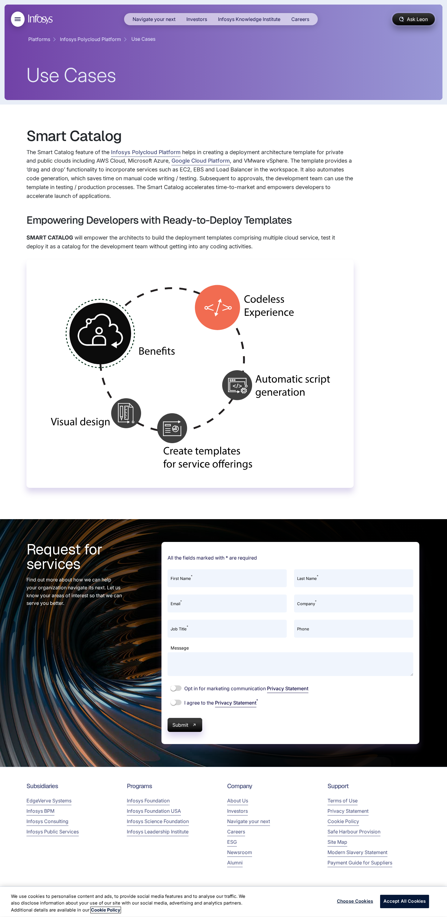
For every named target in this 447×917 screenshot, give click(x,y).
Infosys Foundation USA (154, 811)
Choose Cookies (355, 901)
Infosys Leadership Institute (158, 832)
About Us (237, 801)
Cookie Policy (343, 821)
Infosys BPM (40, 811)
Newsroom (239, 852)
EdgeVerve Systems (48, 801)
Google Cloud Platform (201, 160)
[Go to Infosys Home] (41, 19)
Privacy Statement (287, 688)
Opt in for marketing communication (245, 688)
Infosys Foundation (148, 801)
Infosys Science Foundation (158, 821)
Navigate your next (154, 19)
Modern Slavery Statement (357, 852)
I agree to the (220, 702)
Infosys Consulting (47, 821)
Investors (196, 19)
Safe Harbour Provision (353, 832)
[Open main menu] (18, 19)
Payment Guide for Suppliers (359, 863)
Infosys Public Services (52, 832)
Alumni (235, 863)
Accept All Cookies (404, 901)
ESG (232, 842)
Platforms (39, 39)
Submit (180, 725)
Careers (300, 19)
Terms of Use (342, 801)
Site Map (337, 842)
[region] (223, 902)
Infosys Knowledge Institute (249, 19)
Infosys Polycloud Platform (90, 39)
